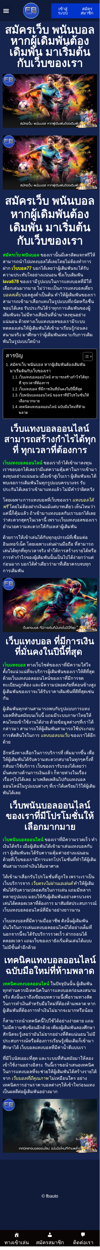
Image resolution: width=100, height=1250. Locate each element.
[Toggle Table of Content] (85, 356)
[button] (6, 10)
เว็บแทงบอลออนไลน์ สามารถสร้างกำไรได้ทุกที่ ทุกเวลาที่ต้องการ (54, 380)
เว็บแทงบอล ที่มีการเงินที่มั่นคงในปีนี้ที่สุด (51, 389)
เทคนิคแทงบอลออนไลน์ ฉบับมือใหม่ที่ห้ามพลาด (52, 410)
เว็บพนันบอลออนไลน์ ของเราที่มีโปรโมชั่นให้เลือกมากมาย (54, 398)
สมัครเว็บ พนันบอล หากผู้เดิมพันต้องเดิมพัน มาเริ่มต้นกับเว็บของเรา (47, 367)
